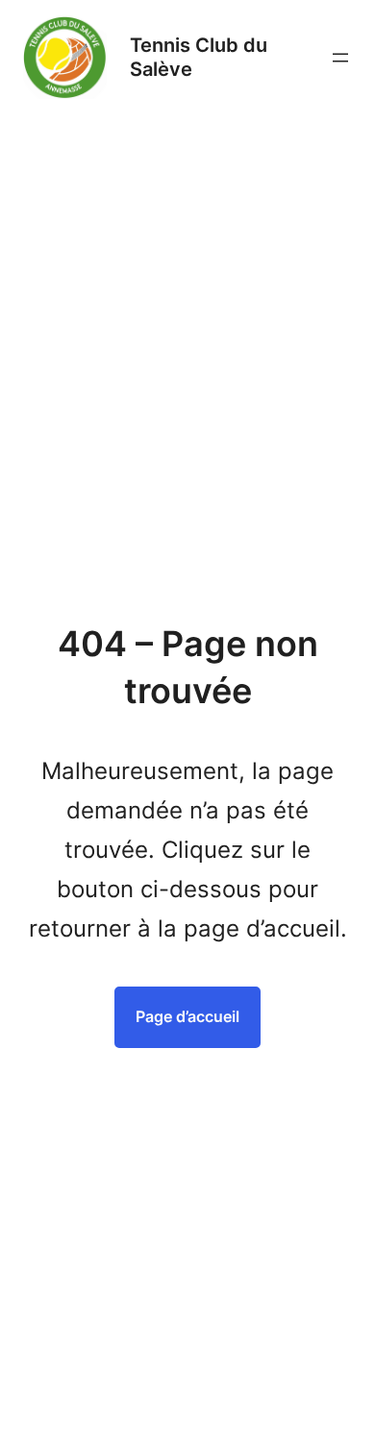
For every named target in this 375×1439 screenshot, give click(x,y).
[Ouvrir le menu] (340, 57)
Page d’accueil (187, 1016)
